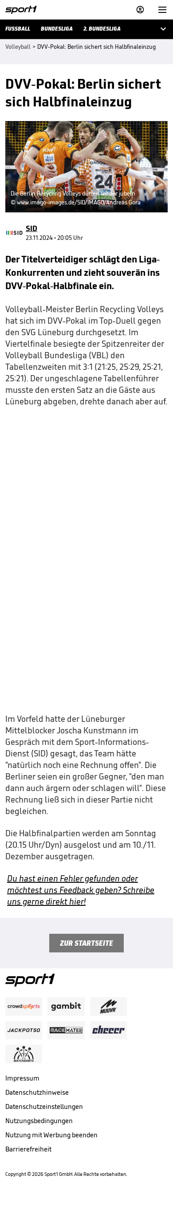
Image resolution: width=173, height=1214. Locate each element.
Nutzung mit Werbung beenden (51, 1135)
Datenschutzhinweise (37, 1092)
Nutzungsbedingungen (39, 1120)
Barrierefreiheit (28, 1149)
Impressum (22, 1078)
